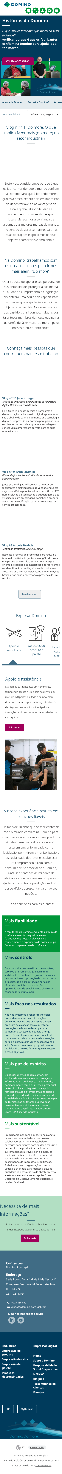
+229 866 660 (18, 1302)
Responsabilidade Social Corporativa (45, 1367)
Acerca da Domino (12, 102)
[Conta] (43, 11)
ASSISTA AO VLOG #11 (18, 61)
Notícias (38, 1374)
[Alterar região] (50, 11)
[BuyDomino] (28, 11)
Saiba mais (14, 727)
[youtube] (20, 1320)
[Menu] (57, 11)
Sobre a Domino (44, 1360)
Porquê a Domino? (38, 102)
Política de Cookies (47, 1460)
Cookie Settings (43, 1465)
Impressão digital (45, 1346)
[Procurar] (36, 11)
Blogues (38, 1379)
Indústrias (9, 1346)
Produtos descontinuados (13, 1374)
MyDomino (27, 1409)
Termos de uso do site (22, 1465)
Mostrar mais (29, 594)
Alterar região (37, 1447)
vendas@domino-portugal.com (28, 1307)
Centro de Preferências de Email (19, 1460)
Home (37, 1355)
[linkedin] (11, 1320)
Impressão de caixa (15, 1359)
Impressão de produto (11, 1352)
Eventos (38, 1392)
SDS (8, 1409)
